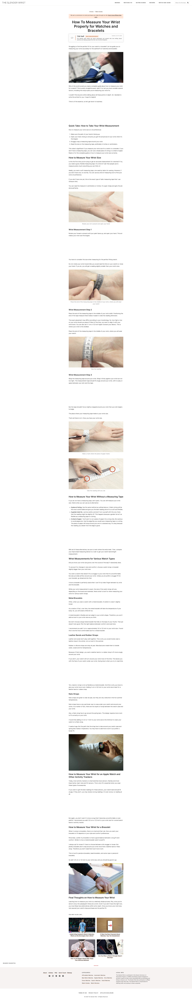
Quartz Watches (95, 980)
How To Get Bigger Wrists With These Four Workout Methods (82, 959)
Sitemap (69, 972)
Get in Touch (62, 972)
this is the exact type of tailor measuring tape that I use (102, 179)
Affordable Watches (87, 975)
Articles (91, 11)
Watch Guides (86, 983)
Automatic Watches (99, 975)
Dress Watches (86, 980)
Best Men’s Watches (87, 978)
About (45, 972)
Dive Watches (108, 978)
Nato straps (72, 697)
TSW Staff (80, 36)
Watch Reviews (95, 983)
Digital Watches (98, 978)
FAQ (56, 972)
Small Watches (106, 980)
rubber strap (83, 689)
